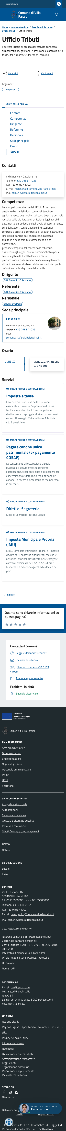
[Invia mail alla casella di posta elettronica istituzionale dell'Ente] (32, 914)
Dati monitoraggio (12, 1110)
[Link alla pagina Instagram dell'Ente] (10, 1092)
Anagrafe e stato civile (14, 804)
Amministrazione (19, 27)
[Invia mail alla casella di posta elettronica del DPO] (20, 987)
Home (5, 27)
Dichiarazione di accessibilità (18, 1054)
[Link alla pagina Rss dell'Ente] (16, 1092)
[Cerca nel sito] (55, 14)
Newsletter (8, 1097)
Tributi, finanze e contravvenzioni (20, 831)
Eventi (5, 874)
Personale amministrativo (16, 769)
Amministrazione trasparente (18, 1059)
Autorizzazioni (10, 810)
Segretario (8, 786)
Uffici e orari (8, 963)
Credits (19, 1114)
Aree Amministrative (42, 27)
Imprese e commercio (14, 826)
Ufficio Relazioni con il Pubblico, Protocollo (25, 958)
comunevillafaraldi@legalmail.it (29, 193)
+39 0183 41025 (26, 180)
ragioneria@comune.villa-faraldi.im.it (35, 189)
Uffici (5, 780)
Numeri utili (8, 968)
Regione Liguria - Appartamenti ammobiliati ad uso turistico (32, 1029)
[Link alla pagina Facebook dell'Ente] (4, 1092)
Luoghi (5, 869)
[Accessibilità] (9, 1122)
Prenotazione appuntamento (18, 1071)
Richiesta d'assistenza (14, 1075)
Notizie (6, 850)
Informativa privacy (13, 1043)
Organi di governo (12, 764)
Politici (5, 775)
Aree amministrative (13, 748)
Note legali (8, 1049)
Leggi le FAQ (9, 1063)
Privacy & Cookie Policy (15, 1038)
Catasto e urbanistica (14, 815)
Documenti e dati (11, 753)
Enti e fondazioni (11, 759)
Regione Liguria (11, 3)
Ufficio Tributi (8, 30)
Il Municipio (13, 319)
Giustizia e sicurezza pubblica (18, 821)
